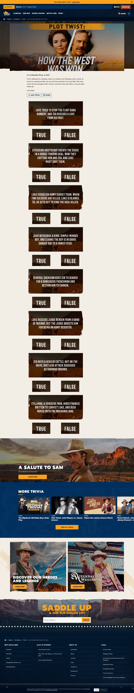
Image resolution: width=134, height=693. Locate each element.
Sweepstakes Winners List (13, 662)
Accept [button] (96, 689)
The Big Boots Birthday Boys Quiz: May (33, 519)
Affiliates (73, 671)
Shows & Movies (38, 13)
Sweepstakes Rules (108, 669)
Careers (73, 667)
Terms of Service (108, 673)
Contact (73, 658)
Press (72, 675)
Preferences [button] (103, 689)
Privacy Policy (107, 649)
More (60, 13)
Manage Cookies (108, 654)
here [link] (36, 690)
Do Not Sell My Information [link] (52, 690)
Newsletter (74, 649)
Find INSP (26, 13)
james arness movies (44, 649)
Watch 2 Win (51, 13)
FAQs (72, 662)
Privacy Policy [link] (87, 689)
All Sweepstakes (10, 667)
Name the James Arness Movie (98, 518)
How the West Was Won (45, 660)
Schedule (17, 13)
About (72, 654)
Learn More (76, 2)
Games (8, 658)
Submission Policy (108, 664)
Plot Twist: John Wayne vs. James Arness (66, 519)
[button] (132, 689)
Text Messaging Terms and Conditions (114, 677)
